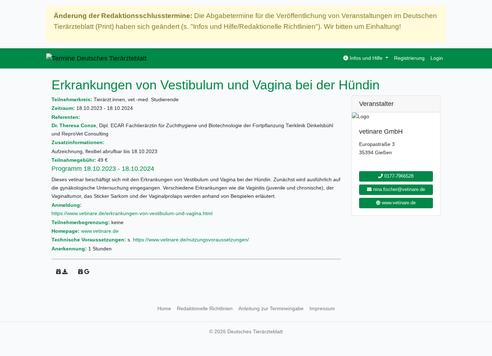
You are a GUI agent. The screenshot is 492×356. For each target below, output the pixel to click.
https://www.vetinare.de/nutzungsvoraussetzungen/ (191, 239)
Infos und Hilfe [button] (366, 58)
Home (164, 308)
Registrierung (409, 58)
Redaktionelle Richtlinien (205, 308)
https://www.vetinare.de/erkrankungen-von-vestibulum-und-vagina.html (132, 213)
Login (436, 58)
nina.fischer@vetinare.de (398, 189)
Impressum (322, 308)
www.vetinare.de (99, 231)
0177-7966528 (398, 176)
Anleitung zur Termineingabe (271, 308)
